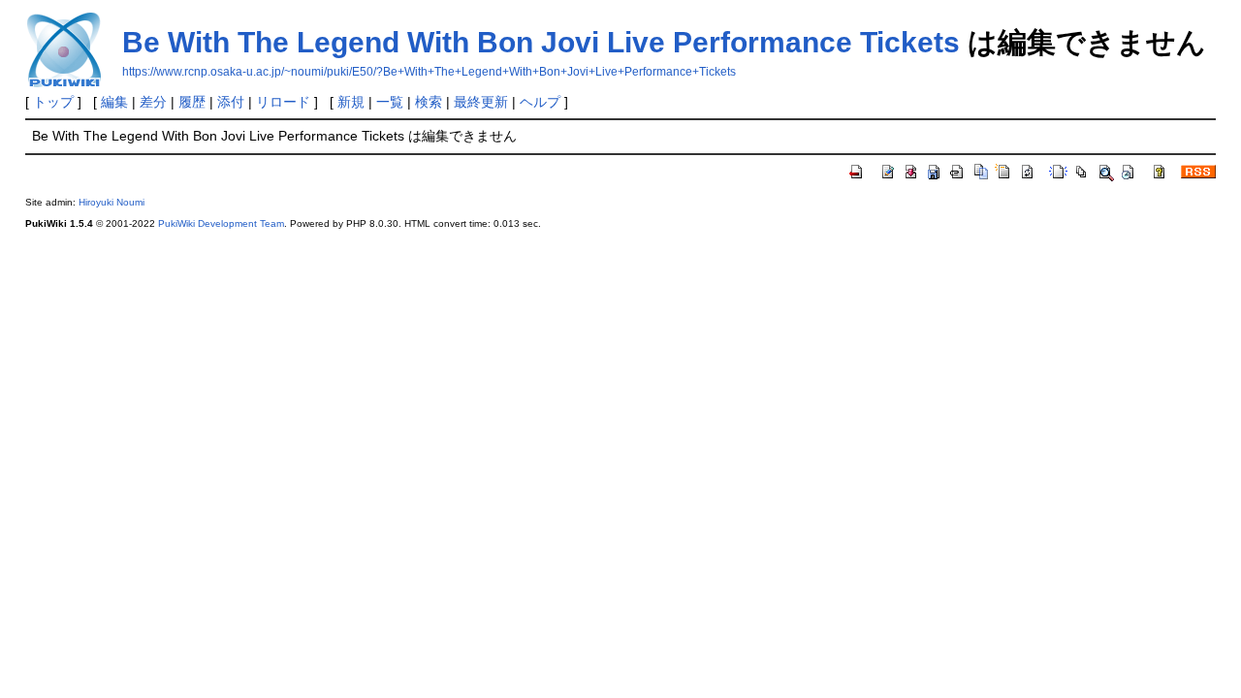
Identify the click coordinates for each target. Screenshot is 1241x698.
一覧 (389, 102)
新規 (351, 102)
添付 (230, 102)
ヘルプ (540, 102)
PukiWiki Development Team (221, 223)
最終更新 (481, 102)
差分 (153, 102)
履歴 (192, 102)
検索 (428, 102)
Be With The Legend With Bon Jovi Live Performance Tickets (541, 42)
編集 (114, 102)
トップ (53, 102)
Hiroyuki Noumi (111, 202)
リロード (283, 102)
